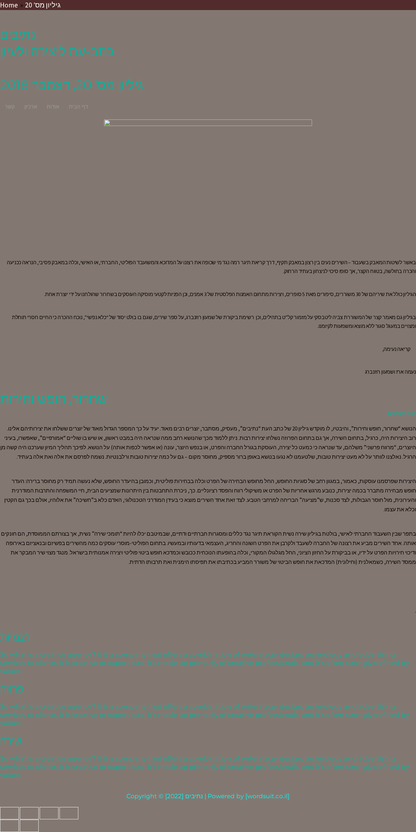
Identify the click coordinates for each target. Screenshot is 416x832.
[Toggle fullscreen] (49, 813)
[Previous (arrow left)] (9, 826)
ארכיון (30, 106)
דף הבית (78, 106)
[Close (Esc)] (9, 813)
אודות (53, 106)
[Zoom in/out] (68, 813)
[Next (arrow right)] (29, 826)
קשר (10, 106)
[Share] (29, 813)
